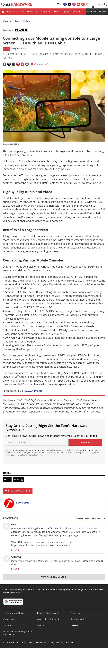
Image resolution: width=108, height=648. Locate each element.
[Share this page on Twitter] (9, 64)
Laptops (66, 11)
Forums (103, 11)
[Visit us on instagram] (74, 4)
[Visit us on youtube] (78, 4)
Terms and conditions (13, 613)
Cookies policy (10, 619)
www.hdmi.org (34, 390)
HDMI (7, 479)
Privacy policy (77, 613)
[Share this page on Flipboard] (22, 64)
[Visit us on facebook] (65, 4)
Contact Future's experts (48, 613)
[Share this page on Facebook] (4, 64)
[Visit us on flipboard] (83, 4)
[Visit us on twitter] (69, 4)
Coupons (41, 625)
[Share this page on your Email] (27, 64)
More (74, 11)
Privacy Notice (87, 450)
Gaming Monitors (22, 21)
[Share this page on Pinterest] (18, 64)
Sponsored (19, 48)
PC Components (43, 11)
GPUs (30, 11)
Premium (91, 11)
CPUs (22, 11)
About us (7, 625)
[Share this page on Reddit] (13, 64)
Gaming (18, 479)
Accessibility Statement (48, 619)
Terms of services (39, 450)
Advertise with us (79, 619)
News (56, 11)
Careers (74, 625)
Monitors (7, 21)
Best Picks (12, 11)
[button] (101, 4)
